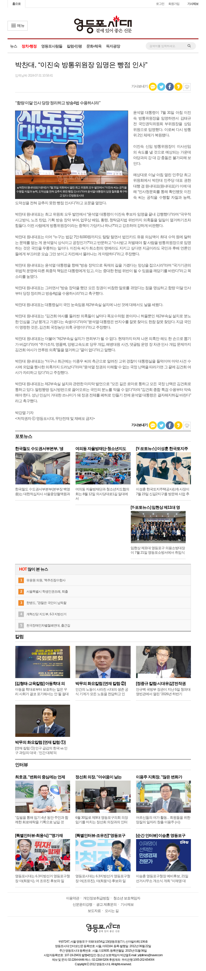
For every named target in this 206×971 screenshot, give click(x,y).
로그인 (160, 4)
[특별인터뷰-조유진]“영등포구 (100, 835)
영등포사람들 (51, 46)
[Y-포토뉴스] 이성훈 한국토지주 (162, 448)
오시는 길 (112, 911)
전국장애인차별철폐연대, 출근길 (48, 625)
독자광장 (113, 46)
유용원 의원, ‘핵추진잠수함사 (45, 580)
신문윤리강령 (82, 904)
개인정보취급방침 (96, 898)
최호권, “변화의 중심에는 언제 (40, 777)
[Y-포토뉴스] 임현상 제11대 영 (155, 507)
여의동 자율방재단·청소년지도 (100, 448)
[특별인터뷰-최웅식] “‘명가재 (39, 835)
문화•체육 (93, 46)
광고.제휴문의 (106, 904)
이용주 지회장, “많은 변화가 (159, 777)
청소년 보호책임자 (126, 898)
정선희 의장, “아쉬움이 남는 (98, 777)
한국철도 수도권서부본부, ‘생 (39, 448)
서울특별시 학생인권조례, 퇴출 (47, 591)
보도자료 (94, 911)
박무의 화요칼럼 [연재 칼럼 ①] (40, 742)
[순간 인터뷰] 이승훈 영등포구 (160, 835)
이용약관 (72, 898)
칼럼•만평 (74, 46)
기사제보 (192, 4)
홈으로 (16, 4)
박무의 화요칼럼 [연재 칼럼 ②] (100, 683)
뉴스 (13, 46)
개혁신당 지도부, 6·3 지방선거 (46, 614)
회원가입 (173, 4)
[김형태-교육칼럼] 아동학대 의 (40, 683)
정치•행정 (29, 46)
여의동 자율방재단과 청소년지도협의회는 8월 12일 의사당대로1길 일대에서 (102, 493)
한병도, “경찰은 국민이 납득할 (46, 603)
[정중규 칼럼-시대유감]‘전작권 (161, 683)
